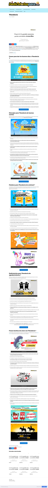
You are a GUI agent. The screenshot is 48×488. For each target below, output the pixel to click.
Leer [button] (7, 486)
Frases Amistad (33, 9)
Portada (10, 16)
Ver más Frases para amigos (23, 327)
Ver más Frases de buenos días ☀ (24, 109)
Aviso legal (10, 479)
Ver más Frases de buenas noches (23, 181)
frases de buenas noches (18, 117)
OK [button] (44, 486)
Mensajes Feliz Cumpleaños (18, 11)
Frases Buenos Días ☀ (19, 9)
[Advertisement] (24, 23)
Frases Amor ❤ (12, 11)
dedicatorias (20, 49)
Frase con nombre (12, 9)
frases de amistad (32, 187)
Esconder (14, 52)
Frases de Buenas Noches (26, 9)
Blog (24, 11)
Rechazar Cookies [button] (39, 486)
